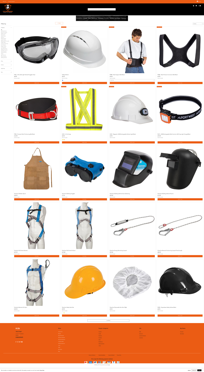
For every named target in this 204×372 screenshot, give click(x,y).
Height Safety (3, 42)
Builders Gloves (3, 46)
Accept (199, 370)
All (1, 29)
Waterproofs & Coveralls (5, 41)
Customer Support (142, 335)
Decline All (194, 370)
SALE (59, 347)
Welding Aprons (4, 30)
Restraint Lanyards (4, 32)
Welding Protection (4, 49)
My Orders (60, 349)
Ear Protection (3, 44)
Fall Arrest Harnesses (4, 43)
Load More (108, 320)
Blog (59, 351)
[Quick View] (36, 49)
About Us (141, 333)
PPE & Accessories (61, 343)
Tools (59, 345)
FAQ (140, 331)
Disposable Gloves (4, 48)
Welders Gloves (3, 33)
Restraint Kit (3, 34)
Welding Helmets (4, 57)
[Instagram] (18, 342)
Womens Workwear (61, 339)
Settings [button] (189, 370)
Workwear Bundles (61, 337)
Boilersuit (2, 37)
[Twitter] (20, 342)
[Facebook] (16, 342)
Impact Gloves (3, 39)
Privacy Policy (42, 370)
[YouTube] (22, 342)
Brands (59, 333)
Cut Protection (3, 47)
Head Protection (4, 52)
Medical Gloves (3, 38)
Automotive (60, 331)
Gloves (2, 53)
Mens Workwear (61, 335)
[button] (199, 5)
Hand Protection (4, 51)
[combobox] (198, 24)
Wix (109, 364)
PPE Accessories (3, 56)
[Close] (202, 370)
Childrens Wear (61, 341)
